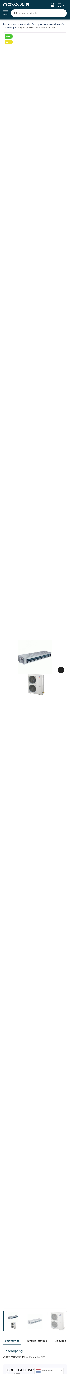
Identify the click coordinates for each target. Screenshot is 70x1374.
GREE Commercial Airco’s (51, 24)
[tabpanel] (35, 1354)
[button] (61, 670)
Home (6, 24)
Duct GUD (11, 27)
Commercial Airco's (23, 24)
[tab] (12, 1341)
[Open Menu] (5, 13)
